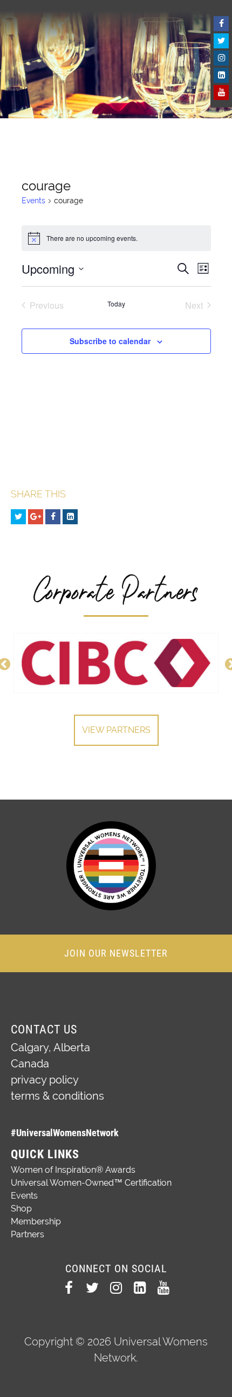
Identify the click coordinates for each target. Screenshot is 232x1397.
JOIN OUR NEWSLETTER (116, 953)
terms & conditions (57, 1095)
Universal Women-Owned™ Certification (91, 1183)
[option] (116, 663)
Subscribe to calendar (110, 341)
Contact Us (44, 1029)
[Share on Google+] (35, 516)
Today (116, 304)
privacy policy (45, 1079)
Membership (36, 1221)
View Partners (116, 730)
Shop (21, 1208)
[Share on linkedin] (70, 516)
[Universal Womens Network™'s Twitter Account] (221, 40)
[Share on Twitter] (18, 516)
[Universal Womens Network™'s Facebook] (221, 23)
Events (33, 200)
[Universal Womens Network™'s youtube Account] (221, 92)
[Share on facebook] (52, 516)
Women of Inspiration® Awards (73, 1170)
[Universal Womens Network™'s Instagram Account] (221, 58)
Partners (27, 1234)
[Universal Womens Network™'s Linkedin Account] (221, 75)
